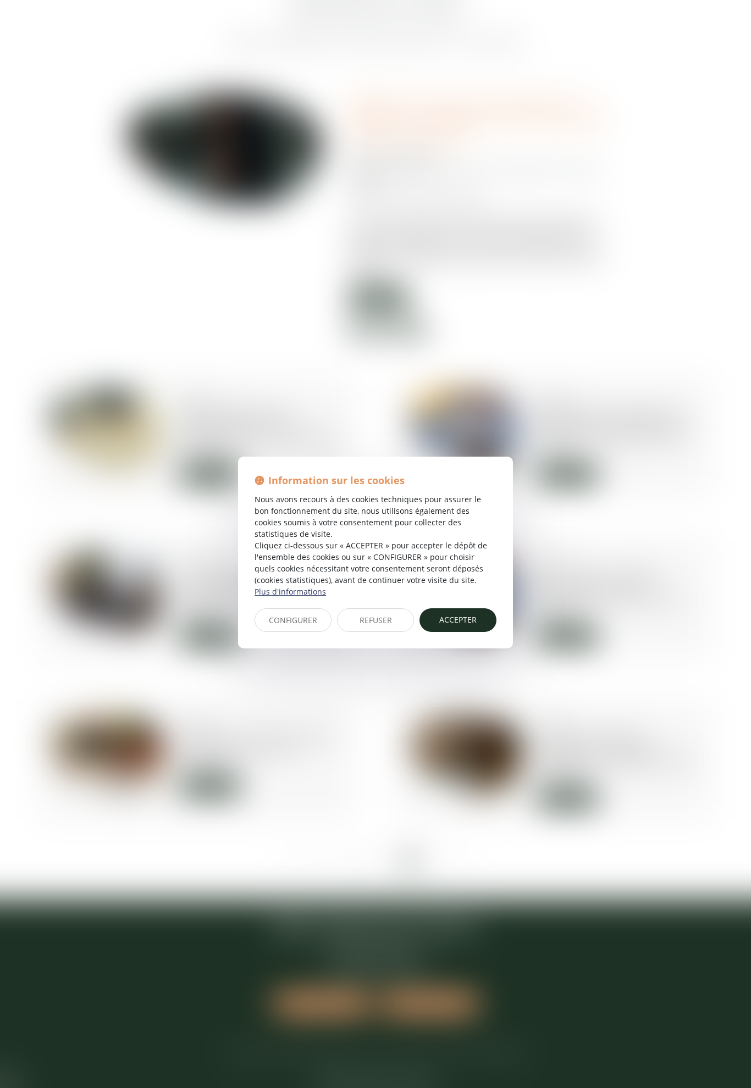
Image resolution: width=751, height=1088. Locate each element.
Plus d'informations (290, 591)
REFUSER (376, 620)
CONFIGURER (293, 620)
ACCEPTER (458, 619)
